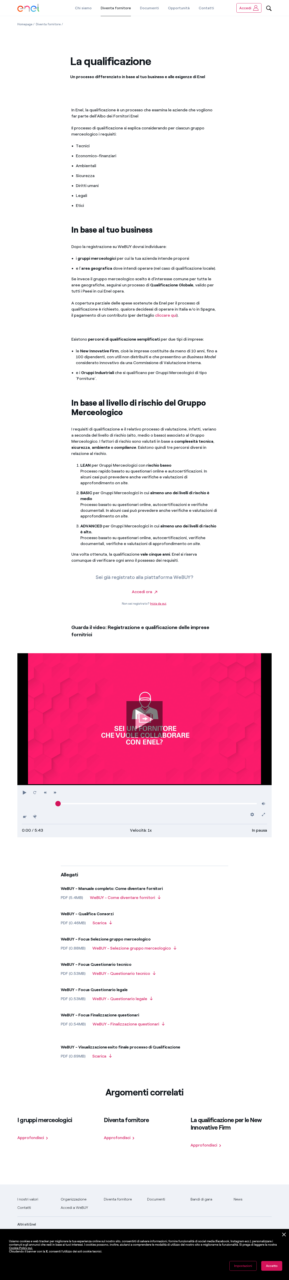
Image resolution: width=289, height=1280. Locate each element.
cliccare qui (166, 315)
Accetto (271, 1266)
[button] (25, 792)
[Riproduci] (144, 719)
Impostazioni (243, 1266)
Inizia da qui (158, 603)
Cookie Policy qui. (21, 1248)
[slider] (58, 803)
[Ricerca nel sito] (269, 8)
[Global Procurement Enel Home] (28, 8)
